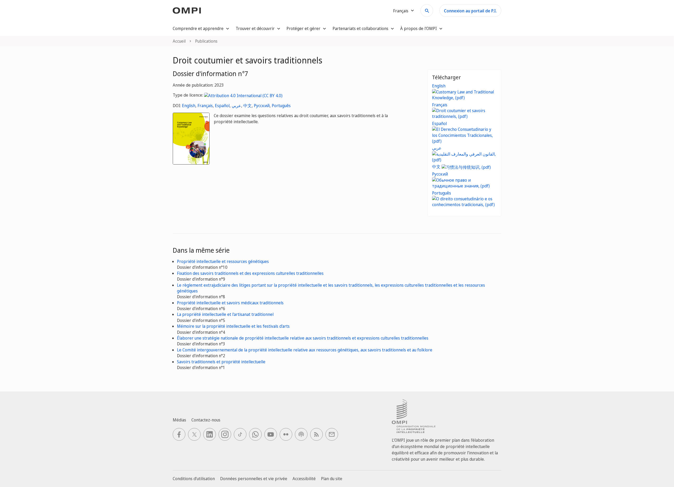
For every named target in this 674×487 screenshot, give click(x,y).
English (188, 105)
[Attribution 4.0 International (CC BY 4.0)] (243, 95)
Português (281, 105)
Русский (262, 105)
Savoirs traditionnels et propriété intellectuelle (221, 362)
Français (205, 105)
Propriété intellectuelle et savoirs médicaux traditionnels (230, 303)
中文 (247, 105)
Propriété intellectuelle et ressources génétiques (223, 261)
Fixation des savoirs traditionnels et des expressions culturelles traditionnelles (250, 273)
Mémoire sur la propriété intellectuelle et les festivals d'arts (233, 326)
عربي (236, 105)
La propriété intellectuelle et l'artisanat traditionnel (225, 314)
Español (222, 105)
